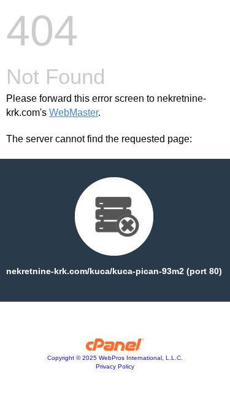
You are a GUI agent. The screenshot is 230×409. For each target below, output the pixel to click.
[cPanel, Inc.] (115, 348)
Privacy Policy (115, 366)
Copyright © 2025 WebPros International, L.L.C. (115, 357)
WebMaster (73, 112)
